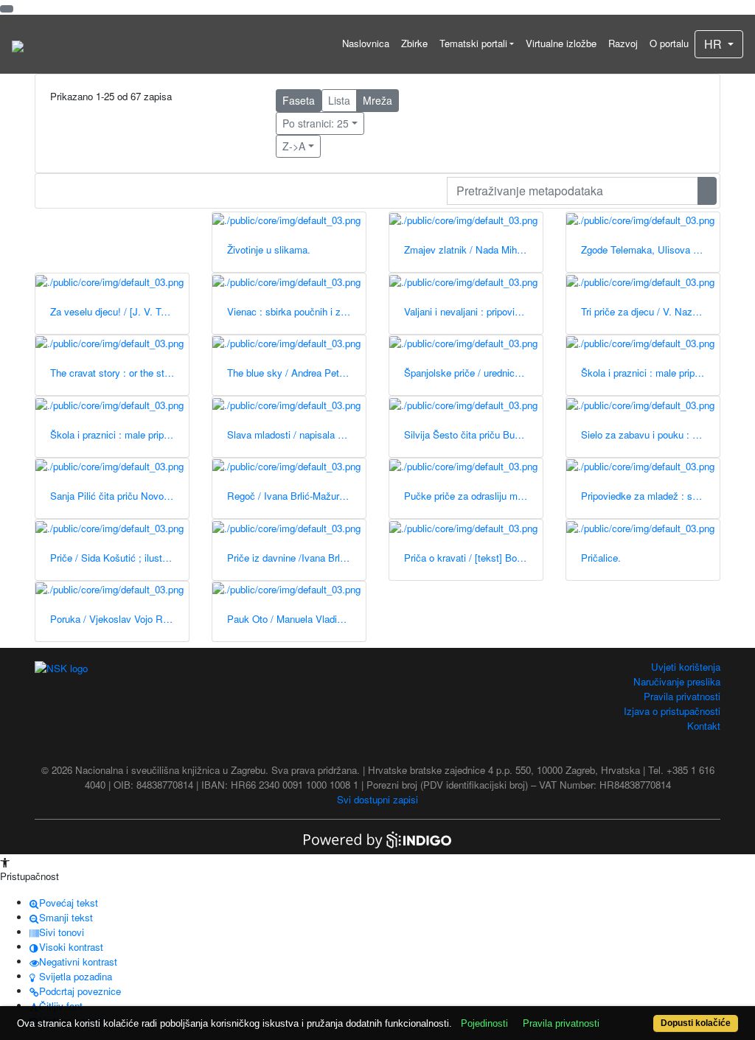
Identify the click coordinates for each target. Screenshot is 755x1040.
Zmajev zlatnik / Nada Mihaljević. (473, 249)
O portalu (669, 43)
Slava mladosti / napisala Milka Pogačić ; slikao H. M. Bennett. (296, 434)
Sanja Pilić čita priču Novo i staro (119, 496)
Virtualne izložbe (561, 43)
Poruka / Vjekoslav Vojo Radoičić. (119, 619)
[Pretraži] (707, 191)
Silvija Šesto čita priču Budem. (470, 434)
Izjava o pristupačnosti (672, 711)
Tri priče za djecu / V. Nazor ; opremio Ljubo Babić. (650, 311)
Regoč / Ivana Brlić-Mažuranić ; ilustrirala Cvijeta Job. (296, 496)
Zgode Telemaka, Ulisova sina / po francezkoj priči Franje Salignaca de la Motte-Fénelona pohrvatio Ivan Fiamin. (650, 249)
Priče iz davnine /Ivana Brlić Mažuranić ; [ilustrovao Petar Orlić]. (296, 558)
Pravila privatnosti (682, 696)
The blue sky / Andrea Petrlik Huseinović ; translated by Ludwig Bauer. (296, 373)
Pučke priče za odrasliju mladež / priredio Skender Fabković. (473, 496)
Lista (339, 100)
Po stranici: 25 (315, 123)
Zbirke (414, 43)
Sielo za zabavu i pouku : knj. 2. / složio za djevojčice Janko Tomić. (650, 434)
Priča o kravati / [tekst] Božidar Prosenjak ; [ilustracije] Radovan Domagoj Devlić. (473, 558)
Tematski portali (473, 43)
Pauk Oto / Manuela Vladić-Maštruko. (296, 619)
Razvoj (623, 43)
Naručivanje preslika (676, 681)
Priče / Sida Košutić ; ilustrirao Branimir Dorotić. (119, 558)
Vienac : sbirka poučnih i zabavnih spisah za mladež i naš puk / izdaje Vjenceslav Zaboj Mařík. (296, 311)
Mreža (377, 100)
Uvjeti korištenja (685, 667)
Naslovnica (365, 43)
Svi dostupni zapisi (377, 799)
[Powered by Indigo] (377, 838)
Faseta (298, 100)
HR (714, 43)
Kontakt (703, 726)
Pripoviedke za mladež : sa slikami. (650, 496)
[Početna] (18, 44)
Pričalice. (601, 558)
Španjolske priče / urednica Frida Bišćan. (473, 373)
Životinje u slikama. (268, 249)
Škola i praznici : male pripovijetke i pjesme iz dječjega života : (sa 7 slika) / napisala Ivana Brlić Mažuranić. (650, 373)
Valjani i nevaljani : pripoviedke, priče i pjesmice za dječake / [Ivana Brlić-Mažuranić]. (473, 311)
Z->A (293, 146)
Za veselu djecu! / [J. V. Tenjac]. (119, 311)
